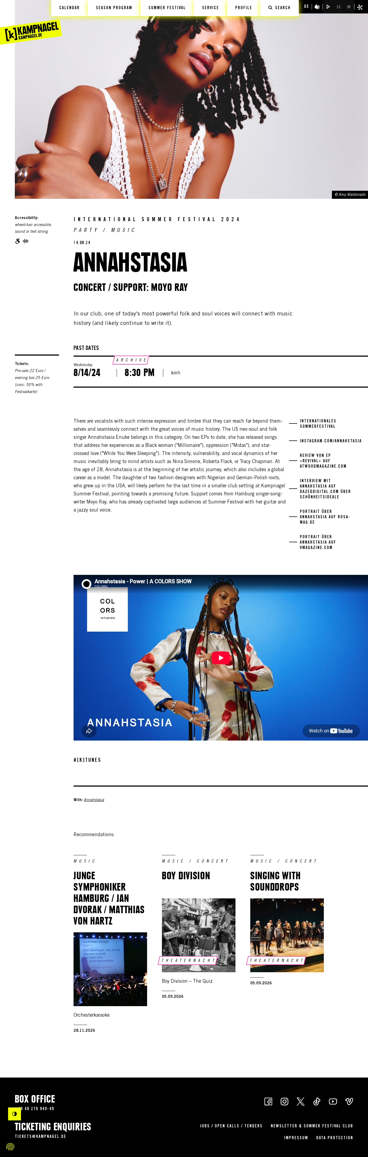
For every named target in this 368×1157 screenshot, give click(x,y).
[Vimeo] (349, 1101)
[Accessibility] (317, 6)
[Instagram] (284, 1101)
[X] (301, 1101)
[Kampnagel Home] (31, 22)
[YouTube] (333, 1101)
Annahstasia (94, 800)
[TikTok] (317, 1101)
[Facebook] (268, 1101)
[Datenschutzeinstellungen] (10, 1147)
